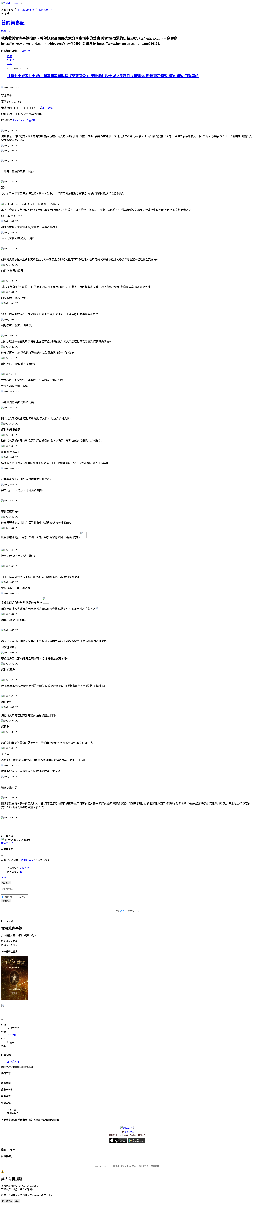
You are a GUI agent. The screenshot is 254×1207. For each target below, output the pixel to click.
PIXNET (105, 1166)
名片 (9, 63)
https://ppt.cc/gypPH (24, 120)
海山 (21, 872)
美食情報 (25, 50)
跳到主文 (6, 31)
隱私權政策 (143, 1166)
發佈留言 (6, 901)
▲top (3, 877)
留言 (31, 860)
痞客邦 (24, 860)
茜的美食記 (13, 22)
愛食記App (129, 1132)
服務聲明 (155, 1166)
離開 (17, 1201)
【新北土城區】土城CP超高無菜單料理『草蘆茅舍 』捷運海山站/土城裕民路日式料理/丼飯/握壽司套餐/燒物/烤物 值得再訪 (103, 76)
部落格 (10, 60)
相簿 (9, 56)
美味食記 (24, 868)
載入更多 (6, 883)
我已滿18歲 (7, 1201)
